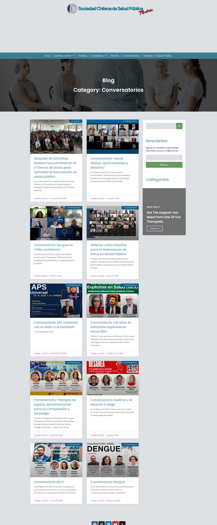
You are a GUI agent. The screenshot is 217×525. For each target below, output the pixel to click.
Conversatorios (131, 55)
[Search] (179, 126)
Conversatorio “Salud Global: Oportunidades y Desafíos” (109, 163)
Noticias (82, 55)
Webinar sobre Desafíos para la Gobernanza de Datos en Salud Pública (108, 249)
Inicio (47, 55)
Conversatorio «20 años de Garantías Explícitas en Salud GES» (110, 327)
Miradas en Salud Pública (157, 55)
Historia (114, 55)
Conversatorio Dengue (107, 482)
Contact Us (154, 228)
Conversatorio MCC (49, 482)
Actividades (97, 55)
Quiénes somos (62, 55)
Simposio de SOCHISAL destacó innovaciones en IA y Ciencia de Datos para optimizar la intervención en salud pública (55, 167)
